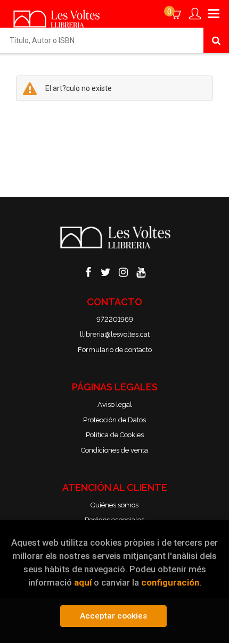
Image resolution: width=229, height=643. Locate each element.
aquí (83, 582)
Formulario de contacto (115, 350)
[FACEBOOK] (88, 271)
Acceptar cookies (113, 616)
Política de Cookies (115, 435)
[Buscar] (216, 40)
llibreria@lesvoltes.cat (115, 334)
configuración (170, 582)
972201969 (114, 319)
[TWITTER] (106, 271)
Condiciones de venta (114, 450)
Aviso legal (114, 404)
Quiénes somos (114, 505)
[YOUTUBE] (141, 271)
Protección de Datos (114, 420)
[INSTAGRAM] (124, 271)
